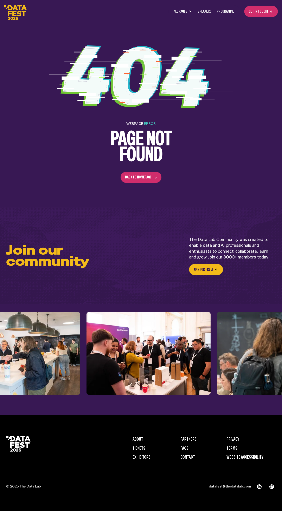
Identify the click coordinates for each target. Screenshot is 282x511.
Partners (188, 439)
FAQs (184, 448)
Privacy (232, 439)
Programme (225, 11)
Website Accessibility (244, 457)
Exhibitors (141, 457)
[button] (181, 11)
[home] (15, 11)
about (138, 439)
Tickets (139, 448)
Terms (231, 448)
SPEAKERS (205, 11)
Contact (187, 457)
